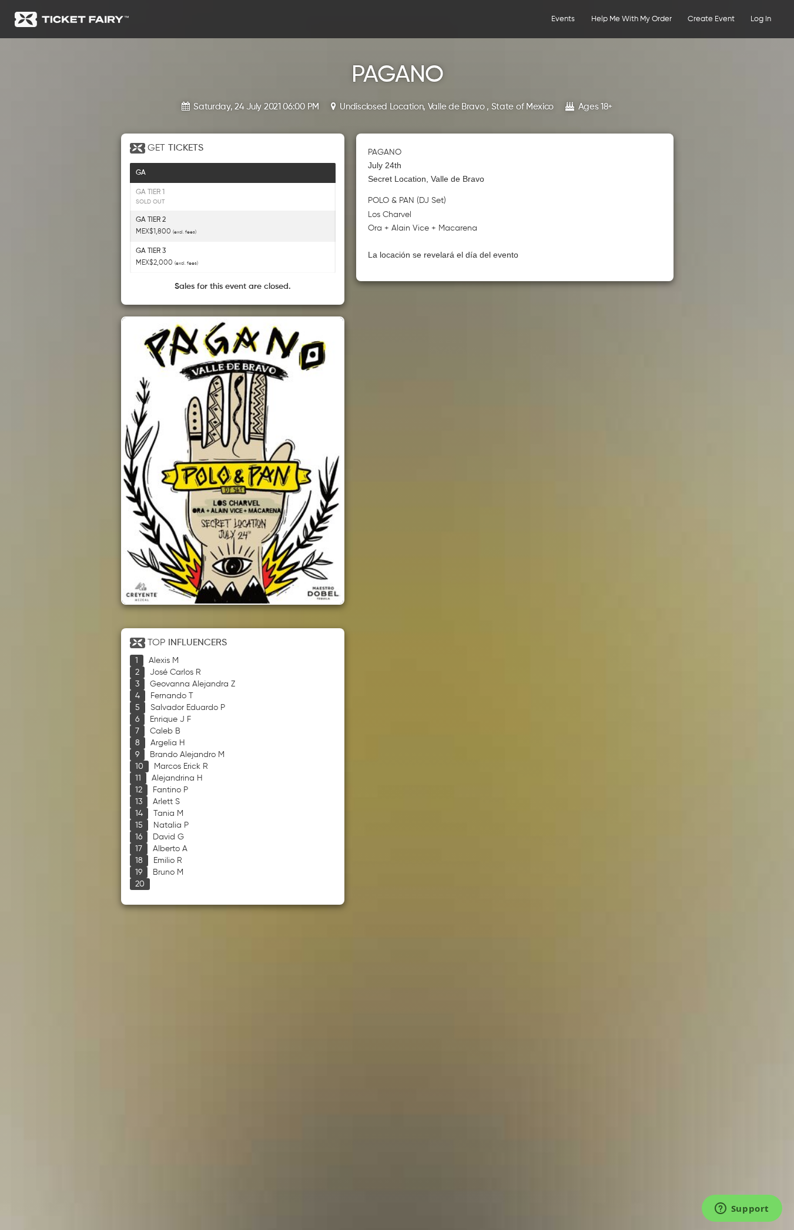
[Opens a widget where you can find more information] (741, 1209)
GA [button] (141, 172)
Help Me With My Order (631, 19)
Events (563, 19)
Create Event (711, 19)
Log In (761, 19)
